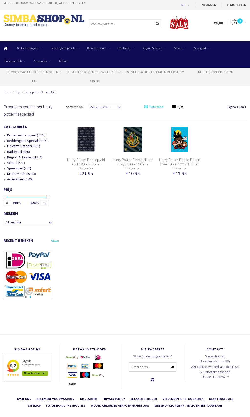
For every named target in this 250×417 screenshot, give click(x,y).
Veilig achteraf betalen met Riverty (157, 72)
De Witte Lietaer (96, 48)
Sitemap (34, 405)
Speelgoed (200, 48)
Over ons (24, 399)
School (178, 48)
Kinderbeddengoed (27, 48)
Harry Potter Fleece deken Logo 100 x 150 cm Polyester (133, 164)
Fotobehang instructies (65, 405)
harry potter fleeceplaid (40, 92)
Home (8, 92)
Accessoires (40, 61)
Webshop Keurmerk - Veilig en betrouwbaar (188, 405)
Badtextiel (124, 48)
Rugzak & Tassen (152, 48)
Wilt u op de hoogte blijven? (152, 356)
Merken (63, 61)
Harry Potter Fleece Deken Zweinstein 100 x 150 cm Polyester (179, 164)
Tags (18, 92)
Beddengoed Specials (63, 48)
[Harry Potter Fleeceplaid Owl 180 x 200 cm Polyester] (86, 139)
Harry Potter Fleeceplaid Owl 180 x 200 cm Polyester (86, 164)
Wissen (55, 240)
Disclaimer (88, 399)
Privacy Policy (114, 399)
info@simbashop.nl (218, 372)
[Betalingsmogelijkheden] (31, 275)
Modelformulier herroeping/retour (120, 405)
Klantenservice (221, 399)
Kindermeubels (13, 61)
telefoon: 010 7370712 (218, 72)
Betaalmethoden (143, 399)
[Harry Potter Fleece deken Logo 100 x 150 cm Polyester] (132, 139)
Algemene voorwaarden (55, 399)
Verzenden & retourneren (183, 399)
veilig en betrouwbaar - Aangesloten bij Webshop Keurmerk (44, 3)
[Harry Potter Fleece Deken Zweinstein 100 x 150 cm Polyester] (179, 139)
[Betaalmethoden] (72, 357)
